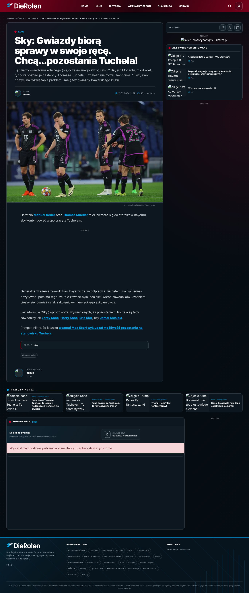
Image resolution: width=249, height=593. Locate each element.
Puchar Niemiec (150, 568)
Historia (115, 6)
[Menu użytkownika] (239, 6)
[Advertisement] (85, 257)
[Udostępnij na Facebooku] (222, 27)
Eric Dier (85, 318)
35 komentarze (148, 93)
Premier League (146, 562)
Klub (99, 6)
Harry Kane (69, 318)
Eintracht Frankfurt (115, 568)
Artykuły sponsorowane (178, 549)
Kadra (157, 556)
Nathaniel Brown (75, 562)
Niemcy (83, 568)
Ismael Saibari (93, 562)
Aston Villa (72, 574)
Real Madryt (133, 568)
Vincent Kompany (92, 556)
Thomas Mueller (75, 215)
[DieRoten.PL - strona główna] (23, 6)
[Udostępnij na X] (230, 27)
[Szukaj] (230, 6)
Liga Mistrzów (97, 568)
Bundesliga (107, 550)
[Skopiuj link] (237, 27)
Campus (131, 562)
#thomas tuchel (29, 355)
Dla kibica (165, 6)
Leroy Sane (50, 318)
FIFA (122, 562)
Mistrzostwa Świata (112, 556)
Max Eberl (129, 556)
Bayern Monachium (76, 550)
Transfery (94, 550)
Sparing (85, 574)
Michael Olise (74, 556)
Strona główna (15, 18)
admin (30, 372)
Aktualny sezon (139, 6)
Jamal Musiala (111, 318)
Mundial (119, 550)
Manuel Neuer (44, 215)
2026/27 (131, 550)
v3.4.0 (9, 565)
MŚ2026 (71, 568)
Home (84, 6)
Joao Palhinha (110, 562)
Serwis (184, 6)
